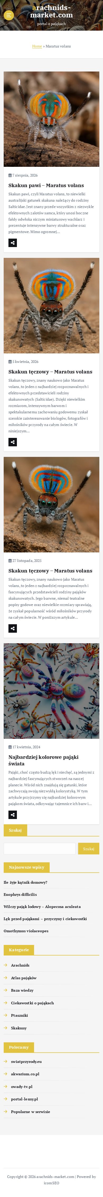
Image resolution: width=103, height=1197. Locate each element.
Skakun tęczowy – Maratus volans (50, 371)
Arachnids (20, 965)
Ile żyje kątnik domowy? (25, 882)
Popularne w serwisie (30, 1111)
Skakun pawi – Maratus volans (46, 185)
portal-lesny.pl (24, 1098)
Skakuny (18, 1027)
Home (37, 46)
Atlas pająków (23, 977)
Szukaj (15, 830)
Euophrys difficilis (20, 894)
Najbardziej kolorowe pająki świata (43, 760)
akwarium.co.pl (25, 1073)
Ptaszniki (19, 1015)
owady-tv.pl (21, 1086)
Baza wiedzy (22, 990)
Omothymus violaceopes (26, 930)
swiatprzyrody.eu (26, 1061)
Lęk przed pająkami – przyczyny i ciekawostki (45, 918)
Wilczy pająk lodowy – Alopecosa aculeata (42, 906)
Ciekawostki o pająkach (32, 1002)
